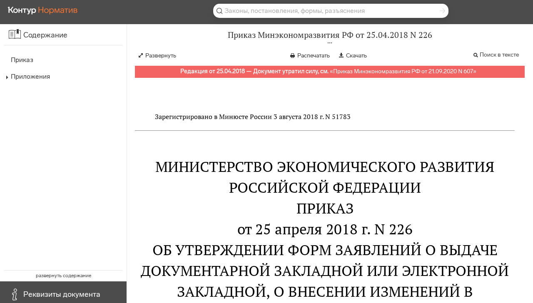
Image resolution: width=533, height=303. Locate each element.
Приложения (30, 76)
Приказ (22, 60)
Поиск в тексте (499, 54)
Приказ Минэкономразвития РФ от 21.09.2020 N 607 (403, 71)
